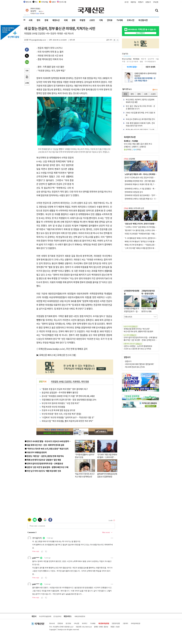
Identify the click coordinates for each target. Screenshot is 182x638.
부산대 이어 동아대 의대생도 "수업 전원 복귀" (60, 403)
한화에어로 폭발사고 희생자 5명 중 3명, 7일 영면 (142, 184)
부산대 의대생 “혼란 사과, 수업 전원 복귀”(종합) (61, 413)
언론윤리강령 (116, 623)
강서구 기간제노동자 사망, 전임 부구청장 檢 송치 (142, 177)
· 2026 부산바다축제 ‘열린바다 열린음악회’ (139, 364)
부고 (150, 144)
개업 (133, 144)
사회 (30, 20)
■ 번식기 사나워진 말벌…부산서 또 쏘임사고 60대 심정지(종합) (49, 441)
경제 (46, 20)
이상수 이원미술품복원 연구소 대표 (148, 310)
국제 (66, 20)
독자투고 (84, 623)
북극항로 (136, 59)
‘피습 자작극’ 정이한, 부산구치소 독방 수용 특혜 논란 (84, 475)
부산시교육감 (126, 59)
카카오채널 (44, 2)
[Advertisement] (93, 171)
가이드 (128, 149)
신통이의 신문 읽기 (133, 344)
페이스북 (28, 2)
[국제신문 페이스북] (47, 355)
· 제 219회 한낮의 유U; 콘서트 (134, 367)
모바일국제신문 (135, 623)
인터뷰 (109, 20)
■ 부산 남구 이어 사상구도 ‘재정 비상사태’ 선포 (43, 471)
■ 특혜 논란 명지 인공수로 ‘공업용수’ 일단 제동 (43, 459)
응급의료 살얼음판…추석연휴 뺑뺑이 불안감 (60, 392)
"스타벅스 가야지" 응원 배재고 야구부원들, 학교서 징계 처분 (146, 227)
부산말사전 (143, 20)
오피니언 (130, 20)
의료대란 (76, 381)
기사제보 (92, 623)
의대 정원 (85, 381)
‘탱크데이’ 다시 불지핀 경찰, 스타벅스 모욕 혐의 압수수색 (145, 230)
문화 (74, 20)
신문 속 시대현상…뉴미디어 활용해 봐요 (138, 346)
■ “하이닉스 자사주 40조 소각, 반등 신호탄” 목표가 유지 (46, 448)
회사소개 (52, 623)
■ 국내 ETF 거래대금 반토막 (36, 452)
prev (123, 381)
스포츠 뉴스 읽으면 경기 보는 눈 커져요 (137, 348)
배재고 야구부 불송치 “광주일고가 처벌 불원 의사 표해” (144, 241)
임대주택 (151, 59)
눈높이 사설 (130, 326)
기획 (101, 20)
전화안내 (60, 623)
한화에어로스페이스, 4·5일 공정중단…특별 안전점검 (143, 188)
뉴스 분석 (130, 335)
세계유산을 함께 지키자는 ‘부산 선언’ (137, 329)
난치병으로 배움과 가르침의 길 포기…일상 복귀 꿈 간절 (131, 311)
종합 (125, 94)
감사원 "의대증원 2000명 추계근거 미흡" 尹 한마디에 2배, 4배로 (68, 396)
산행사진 (143, 146)
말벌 (141, 61)
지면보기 (140, 2)
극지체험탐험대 (150, 61)
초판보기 (148, 2)
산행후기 (135, 146)
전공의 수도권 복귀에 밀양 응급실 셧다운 (58, 410)
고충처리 (125, 623)
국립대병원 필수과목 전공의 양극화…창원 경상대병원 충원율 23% (69, 399)
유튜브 (54, 2)
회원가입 (133, 2)
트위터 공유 (27, 56)
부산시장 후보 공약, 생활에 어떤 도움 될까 (138, 331)
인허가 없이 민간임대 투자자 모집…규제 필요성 (140, 337)
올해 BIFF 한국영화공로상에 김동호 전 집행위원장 (107, 475)
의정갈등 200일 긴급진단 (61, 381)
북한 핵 (143, 59)
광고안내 (68, 623)
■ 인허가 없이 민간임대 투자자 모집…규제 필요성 (44, 463)
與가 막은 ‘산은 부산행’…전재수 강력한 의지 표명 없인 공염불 (145, 340)
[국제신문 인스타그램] (66, 355)
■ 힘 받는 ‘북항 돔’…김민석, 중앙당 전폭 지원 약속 (44, 456)
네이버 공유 (27, 62)
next (157, 381)
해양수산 (56, 20)
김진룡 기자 (27, 40)
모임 (129, 144)
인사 (125, 144)
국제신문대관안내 (79, 616)
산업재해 (129, 158)
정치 (38, 20)
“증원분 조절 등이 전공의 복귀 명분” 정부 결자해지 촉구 (65, 388)
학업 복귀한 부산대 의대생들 (53, 406)
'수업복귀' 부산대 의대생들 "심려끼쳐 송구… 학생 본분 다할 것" (68, 417)
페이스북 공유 (27, 50)
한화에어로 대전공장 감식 (134, 192)
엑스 (36, 2)
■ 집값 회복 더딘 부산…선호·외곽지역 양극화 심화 (44, 445)
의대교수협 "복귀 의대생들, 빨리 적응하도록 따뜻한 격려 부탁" (67, 420)
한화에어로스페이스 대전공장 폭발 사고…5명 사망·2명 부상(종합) (148, 198)
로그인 (127, 2)
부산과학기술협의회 (45, 616)
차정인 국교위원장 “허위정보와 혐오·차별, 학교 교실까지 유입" (147, 233)
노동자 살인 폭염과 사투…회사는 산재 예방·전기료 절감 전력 (146, 174)
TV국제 (120, 20)
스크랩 (27, 83)
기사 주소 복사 (27, 77)
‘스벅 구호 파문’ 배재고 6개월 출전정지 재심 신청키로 (143, 248)
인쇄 (27, 71)
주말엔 (82, 20)
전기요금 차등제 (132, 61)
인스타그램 (62, 2)
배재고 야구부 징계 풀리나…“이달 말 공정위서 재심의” (144, 244)
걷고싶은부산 (57, 616)
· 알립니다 (127, 361)
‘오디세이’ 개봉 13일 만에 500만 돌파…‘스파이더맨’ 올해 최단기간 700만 (107, 457)
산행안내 (127, 146)
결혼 (138, 144)
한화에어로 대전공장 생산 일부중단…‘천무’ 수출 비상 (143, 195)
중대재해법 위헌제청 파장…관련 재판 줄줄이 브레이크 (144, 181)
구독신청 (155, 2)
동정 (146, 144)
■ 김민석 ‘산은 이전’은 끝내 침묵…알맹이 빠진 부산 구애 (46, 467)
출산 (142, 144)
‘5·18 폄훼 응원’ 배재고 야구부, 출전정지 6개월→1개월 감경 (146, 238)
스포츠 (92, 20)
